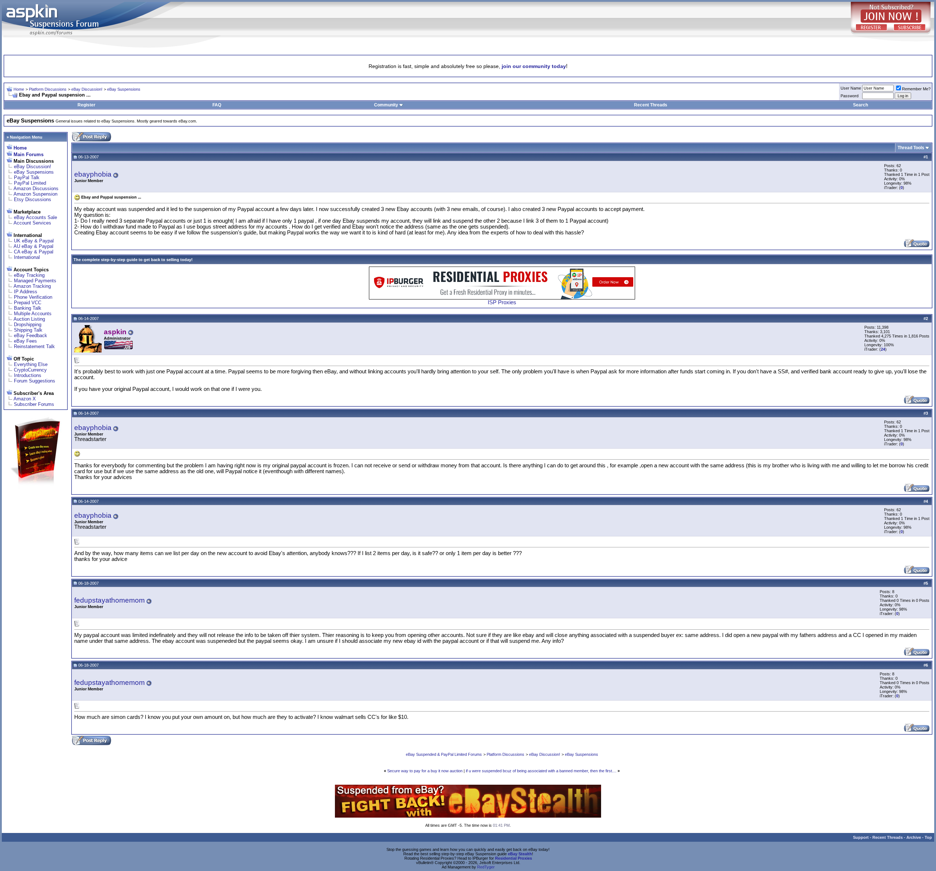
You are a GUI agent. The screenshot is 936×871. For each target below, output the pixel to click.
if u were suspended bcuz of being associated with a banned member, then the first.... (541, 771)
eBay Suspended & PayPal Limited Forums (444, 754)
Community (386, 105)
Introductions (27, 375)
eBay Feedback (30, 335)
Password (849, 96)
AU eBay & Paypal (33, 246)
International (27, 257)
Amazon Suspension (35, 194)
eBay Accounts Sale (35, 217)
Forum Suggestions (34, 381)
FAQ (216, 105)
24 (883, 349)
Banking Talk (27, 308)
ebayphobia (93, 174)
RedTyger (486, 867)
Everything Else (31, 364)
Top (928, 837)
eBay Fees (25, 341)
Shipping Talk (28, 330)
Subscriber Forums (34, 404)
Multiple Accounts (33, 313)
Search (860, 105)
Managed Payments (35, 280)
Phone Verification (33, 297)
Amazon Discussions (36, 188)
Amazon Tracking (32, 286)
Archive (913, 837)
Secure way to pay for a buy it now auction (425, 771)
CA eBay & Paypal (33, 251)
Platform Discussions (48, 89)
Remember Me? (916, 89)
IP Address (25, 291)
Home (19, 89)
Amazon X (25, 398)
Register (86, 105)
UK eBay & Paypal (34, 241)
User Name (851, 88)
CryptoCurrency (30, 370)
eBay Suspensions (123, 89)
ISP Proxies (502, 302)
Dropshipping (27, 324)
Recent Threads (650, 105)
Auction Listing (29, 319)
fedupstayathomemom (109, 600)
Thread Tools (911, 147)
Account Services (32, 223)
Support (861, 837)
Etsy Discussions (32, 199)
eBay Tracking (29, 275)
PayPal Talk (26, 177)
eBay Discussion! (86, 89)
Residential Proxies (513, 858)
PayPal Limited (30, 183)
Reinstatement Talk (34, 346)
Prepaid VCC (27, 302)
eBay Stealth (520, 854)
